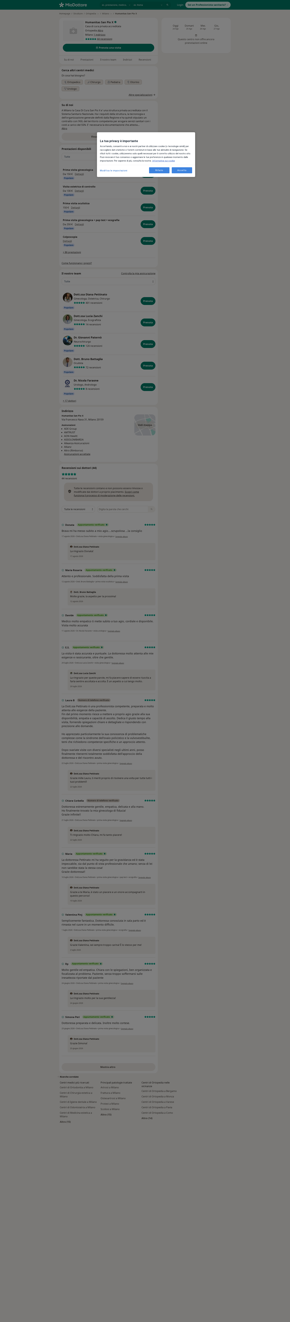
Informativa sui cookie (163, 160)
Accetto (181, 170)
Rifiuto (159, 170)
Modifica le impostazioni (113, 170)
